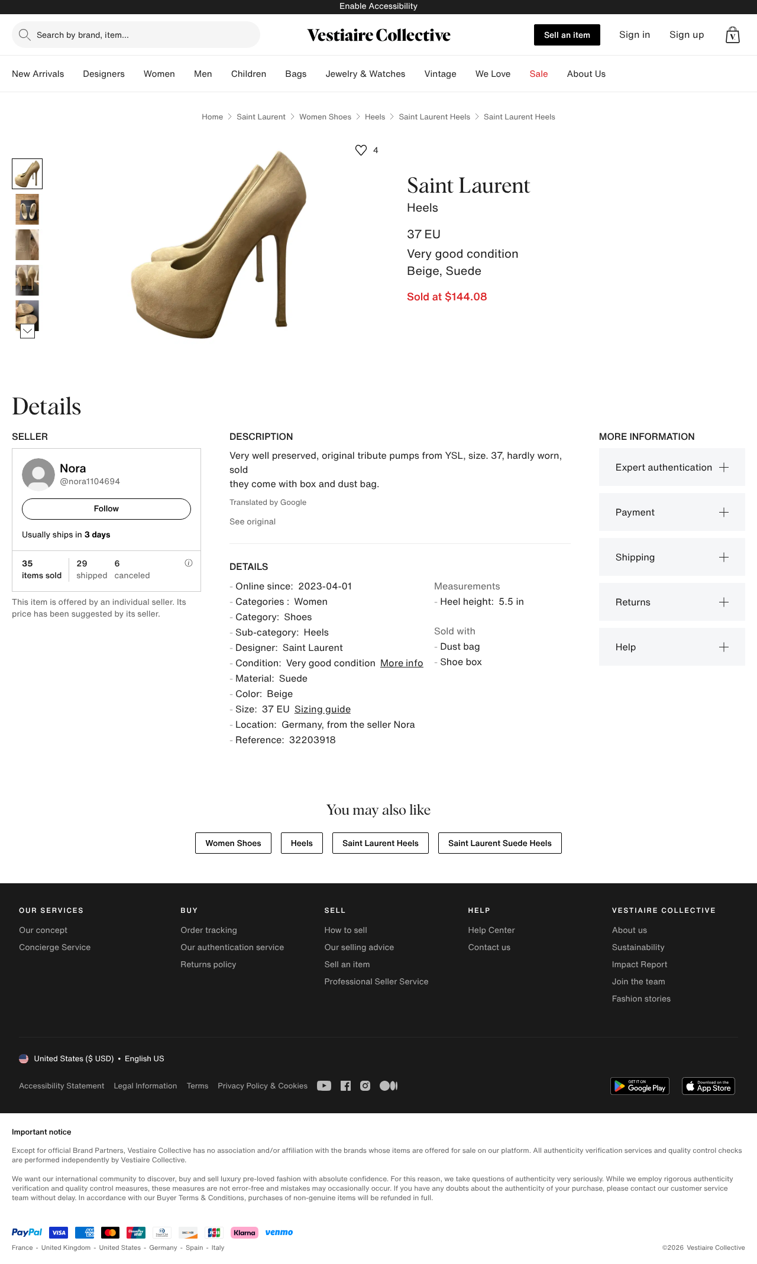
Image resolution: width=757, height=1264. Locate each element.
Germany (163, 1247)
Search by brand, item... (83, 34)
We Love (493, 73)
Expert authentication (664, 467)
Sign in (635, 34)
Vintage (440, 73)
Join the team (638, 981)
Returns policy (208, 964)
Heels (375, 116)
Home (212, 116)
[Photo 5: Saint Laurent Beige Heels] (27, 315)
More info (401, 663)
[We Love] (520, 74)
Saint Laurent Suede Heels (500, 843)
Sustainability (638, 947)
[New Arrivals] (73, 74)
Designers (104, 73)
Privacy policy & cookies (263, 1085)
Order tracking (208, 930)
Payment (635, 512)
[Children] (275, 74)
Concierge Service (54, 947)
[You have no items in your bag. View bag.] (732, 35)
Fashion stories (641, 999)
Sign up (686, 34)
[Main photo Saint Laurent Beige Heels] (27, 173)
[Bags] (316, 74)
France (22, 1247)
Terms (197, 1085)
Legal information (145, 1085)
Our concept (43, 930)
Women (159, 73)
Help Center (491, 930)
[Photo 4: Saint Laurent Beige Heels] (27, 280)
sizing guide (323, 709)
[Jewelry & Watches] (414, 74)
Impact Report (640, 964)
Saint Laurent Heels (434, 116)
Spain (194, 1247)
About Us (586, 73)
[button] (732, 35)
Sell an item (567, 34)
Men (203, 73)
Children (249, 73)
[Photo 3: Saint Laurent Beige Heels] (27, 244)
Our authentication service (232, 947)
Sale (539, 73)
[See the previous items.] (27, 158)
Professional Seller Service (376, 981)
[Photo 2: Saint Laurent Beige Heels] (27, 209)
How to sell (345, 930)
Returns (633, 602)
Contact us (489, 947)
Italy (218, 1247)
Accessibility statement (61, 1085)
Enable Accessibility (378, 6)
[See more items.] (27, 331)
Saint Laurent (261, 116)
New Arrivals (38, 73)
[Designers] (134, 74)
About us (629, 930)
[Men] (222, 74)
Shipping (635, 557)
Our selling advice (359, 947)
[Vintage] (466, 74)
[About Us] (615, 74)
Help (626, 647)
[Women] (184, 74)
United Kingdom (66, 1247)
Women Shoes (325, 116)
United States (120, 1247)
